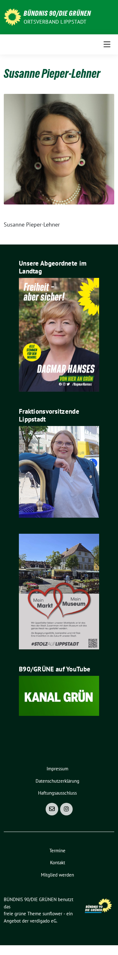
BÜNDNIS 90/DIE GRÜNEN (57, 13)
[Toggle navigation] (107, 44)
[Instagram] (66, 809)
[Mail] (52, 809)
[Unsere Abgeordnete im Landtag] (59, 334)
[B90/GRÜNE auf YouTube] (59, 695)
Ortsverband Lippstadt (55, 21)
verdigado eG (43, 921)
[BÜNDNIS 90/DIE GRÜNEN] (12, 16)
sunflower (52, 914)
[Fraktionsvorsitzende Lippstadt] (59, 471)
